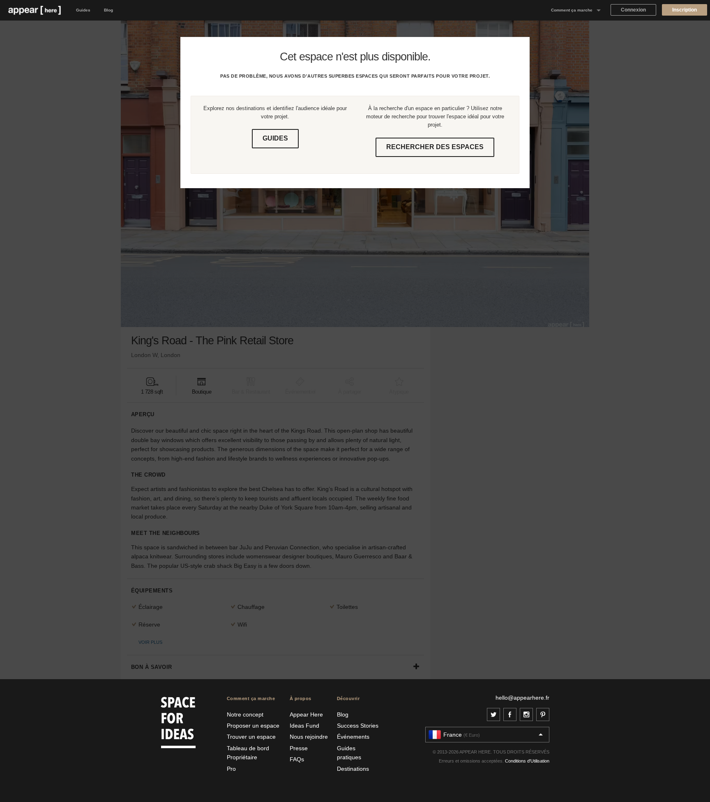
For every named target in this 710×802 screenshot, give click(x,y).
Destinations (353, 768)
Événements (353, 736)
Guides (83, 10)
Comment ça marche (571, 10)
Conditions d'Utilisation (527, 760)
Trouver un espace (251, 736)
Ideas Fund (304, 725)
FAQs (297, 759)
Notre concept (245, 714)
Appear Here (306, 714)
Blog (108, 10)
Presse (299, 748)
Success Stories (357, 725)
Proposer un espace (253, 725)
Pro (231, 768)
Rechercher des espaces (435, 146)
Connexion (633, 10)
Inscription (684, 10)
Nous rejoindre (309, 736)
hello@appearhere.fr (522, 697)
